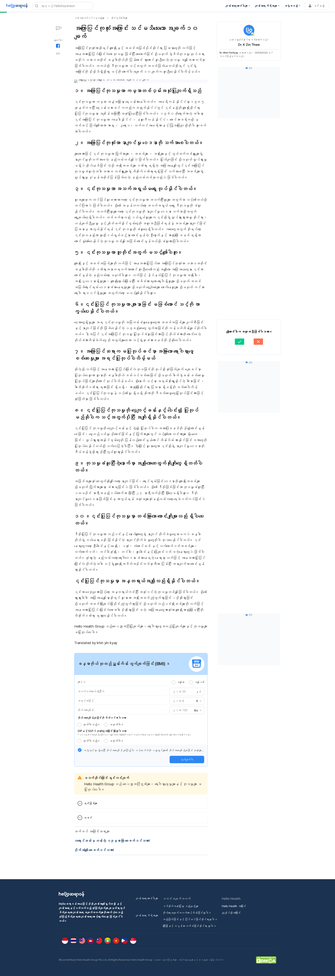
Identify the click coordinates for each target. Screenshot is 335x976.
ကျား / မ (81, 681)
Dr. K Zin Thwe (249, 45)
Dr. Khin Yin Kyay (228, 52)
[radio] (173, 682)
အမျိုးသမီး (199, 682)
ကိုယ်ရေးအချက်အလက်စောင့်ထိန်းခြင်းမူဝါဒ (187, 912)
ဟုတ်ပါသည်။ (91, 724)
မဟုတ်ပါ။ (116, 724)
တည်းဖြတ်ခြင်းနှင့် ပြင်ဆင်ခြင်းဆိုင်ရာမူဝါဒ (190, 919)
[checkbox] (80, 750)
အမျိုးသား (180, 682)
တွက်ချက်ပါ (187, 759)
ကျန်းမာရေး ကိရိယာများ (147, 915)
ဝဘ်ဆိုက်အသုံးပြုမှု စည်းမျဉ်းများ (180, 906)
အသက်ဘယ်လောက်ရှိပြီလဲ (91, 691)
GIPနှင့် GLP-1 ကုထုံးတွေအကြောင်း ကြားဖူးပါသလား (102, 731)
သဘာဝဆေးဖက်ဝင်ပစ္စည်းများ (89, 17)
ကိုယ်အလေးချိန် (86, 710)
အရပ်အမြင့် (86, 700)
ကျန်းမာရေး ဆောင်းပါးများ (147, 898)
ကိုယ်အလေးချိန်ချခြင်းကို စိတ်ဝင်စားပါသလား (102, 717)
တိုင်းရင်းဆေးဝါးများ (119, 17)
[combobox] (197, 701)
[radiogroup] (188, 682)
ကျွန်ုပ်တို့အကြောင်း (231, 912)
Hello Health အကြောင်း (234, 906)
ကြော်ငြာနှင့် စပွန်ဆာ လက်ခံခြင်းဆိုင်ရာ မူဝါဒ (189, 926)
